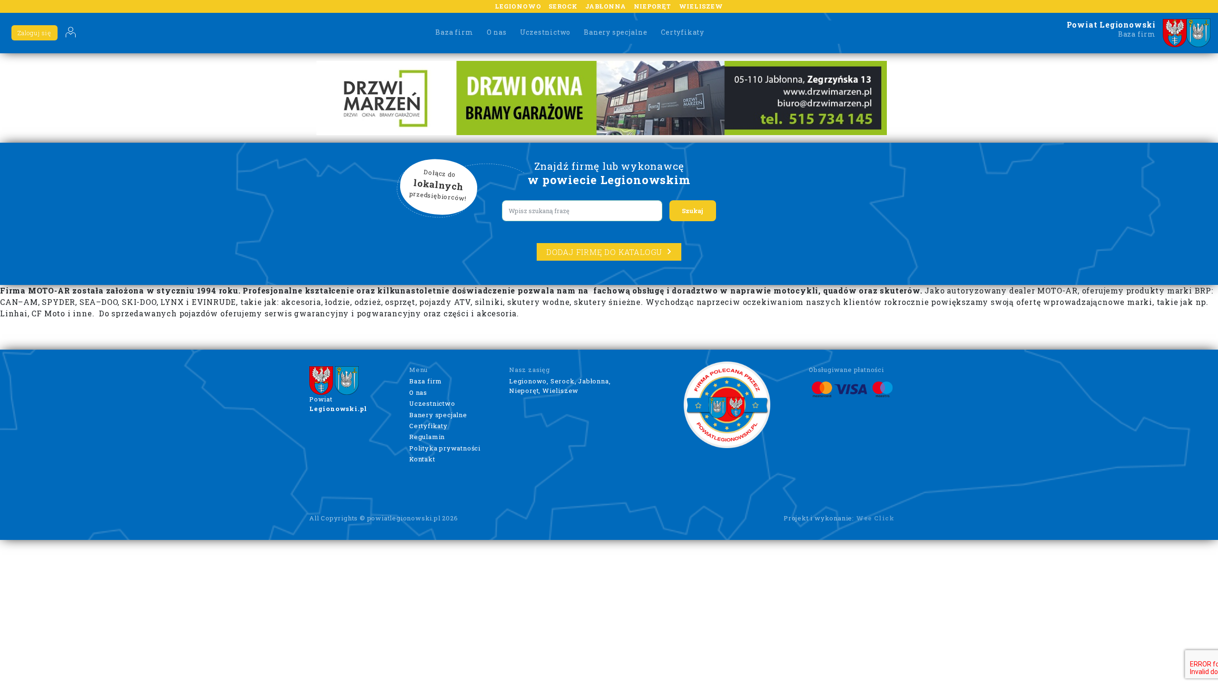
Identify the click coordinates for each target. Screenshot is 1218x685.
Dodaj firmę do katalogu (604, 252)
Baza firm (454, 32)
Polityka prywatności (445, 448)
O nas (497, 32)
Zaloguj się (34, 33)
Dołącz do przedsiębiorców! (438, 185)
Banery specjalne (616, 32)
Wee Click (875, 518)
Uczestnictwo (545, 32)
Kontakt (422, 459)
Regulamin (427, 436)
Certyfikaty (682, 32)
